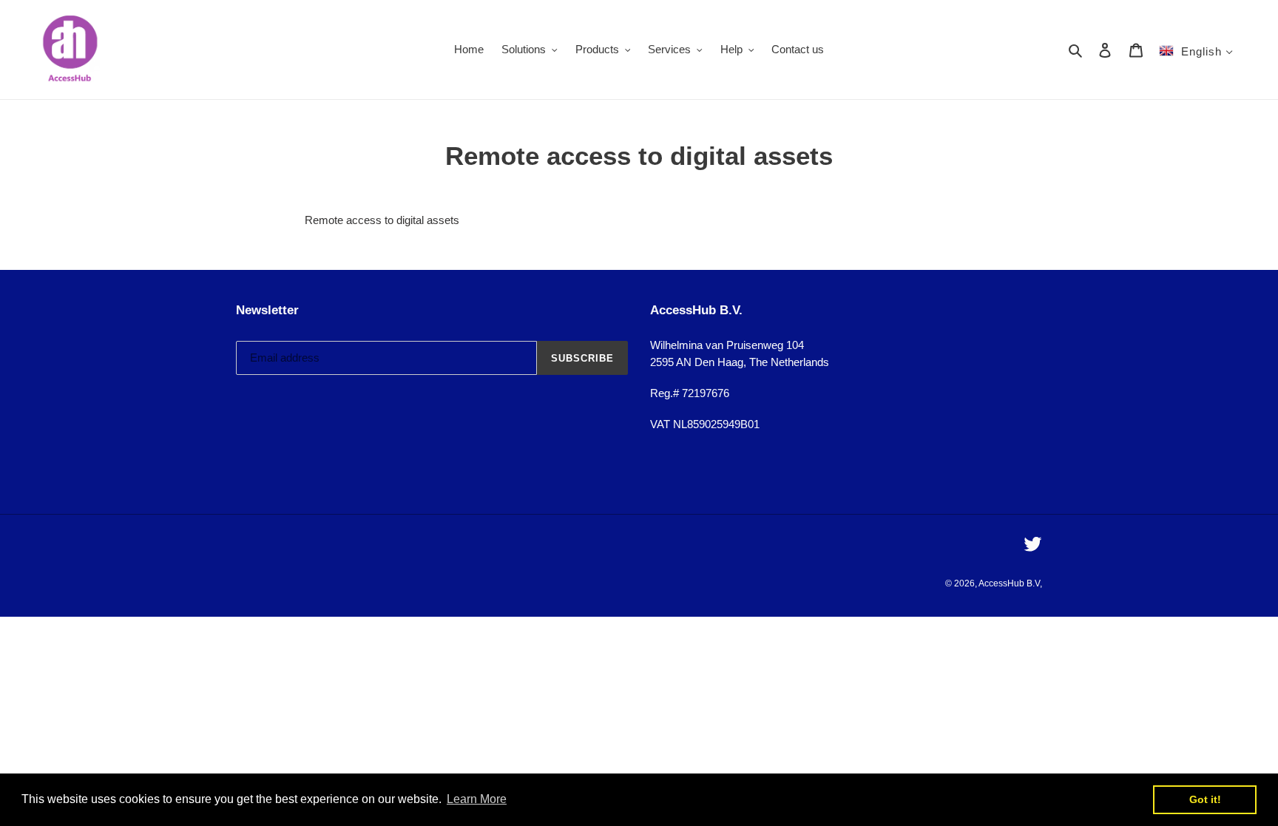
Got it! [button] (1205, 799)
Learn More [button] (477, 799)
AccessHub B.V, (1010, 583)
